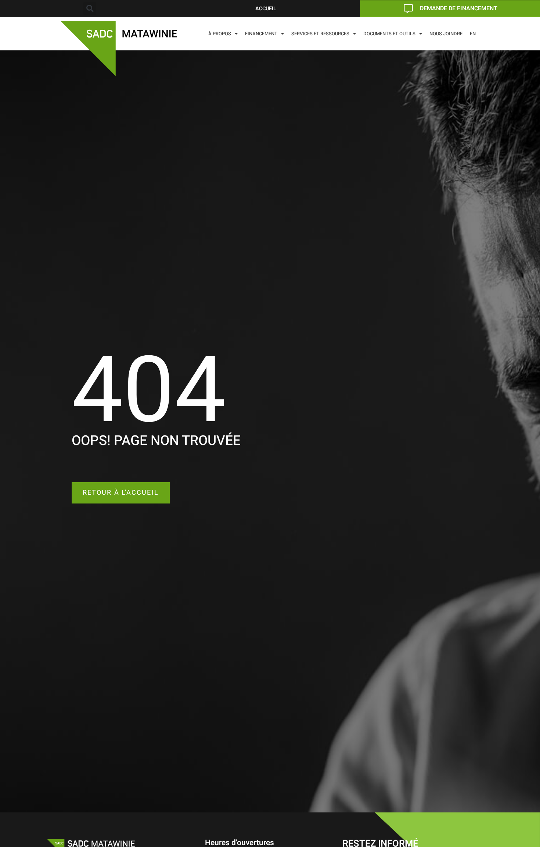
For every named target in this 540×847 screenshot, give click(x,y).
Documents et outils (389, 33)
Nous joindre (445, 33)
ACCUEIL (265, 9)
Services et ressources (320, 33)
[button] (89, 8)
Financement (261, 33)
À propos (219, 33)
